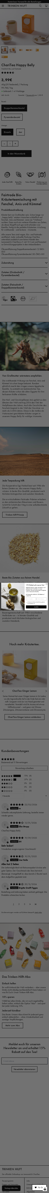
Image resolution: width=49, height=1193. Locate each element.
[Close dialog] (46, 584)
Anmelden (36, 607)
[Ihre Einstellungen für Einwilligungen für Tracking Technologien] (45, 1189)
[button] (39, 1188)
